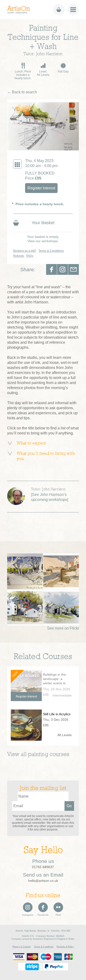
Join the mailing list (43, 788)
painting (38, 755)
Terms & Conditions (51, 251)
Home (20, 10)
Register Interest (41, 188)
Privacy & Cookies (21, 946)
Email (73, 269)
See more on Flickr (63, 628)
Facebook (51, 269)
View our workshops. (43, 241)
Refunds (18, 256)
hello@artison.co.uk (43, 881)
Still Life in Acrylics (56, 714)
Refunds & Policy (65, 946)
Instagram (27, 915)
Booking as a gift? (24, 251)
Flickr (58, 915)
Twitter (62, 269)
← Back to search (22, 92)
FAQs (29, 256)
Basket (58, 9)
